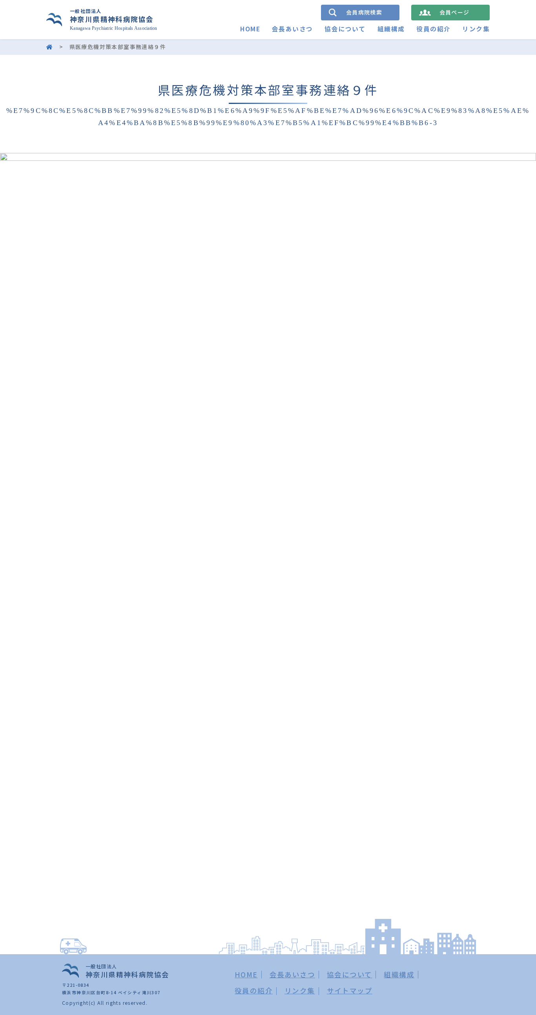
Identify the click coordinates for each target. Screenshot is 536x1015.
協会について (345, 28)
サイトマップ (349, 990)
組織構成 (391, 28)
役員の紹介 (433, 28)
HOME (250, 28)
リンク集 (476, 28)
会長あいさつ (292, 28)
